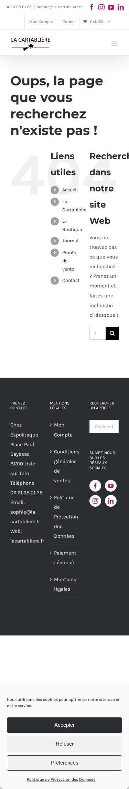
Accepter (64, 725)
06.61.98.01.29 (26, 493)
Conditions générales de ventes (65, 466)
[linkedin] (121, 7)
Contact (70, 280)
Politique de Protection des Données (61, 779)
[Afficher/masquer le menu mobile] (115, 43)
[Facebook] (95, 486)
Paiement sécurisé (65, 558)
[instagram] (101, 7)
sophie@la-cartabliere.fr (59, 6)
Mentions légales (65, 584)
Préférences (64, 763)
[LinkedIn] (111, 501)
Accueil (70, 190)
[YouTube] (111, 486)
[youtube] (111, 7)
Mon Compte (63, 430)
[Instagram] (95, 501)
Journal (70, 241)
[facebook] (92, 7)
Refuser (65, 744)
